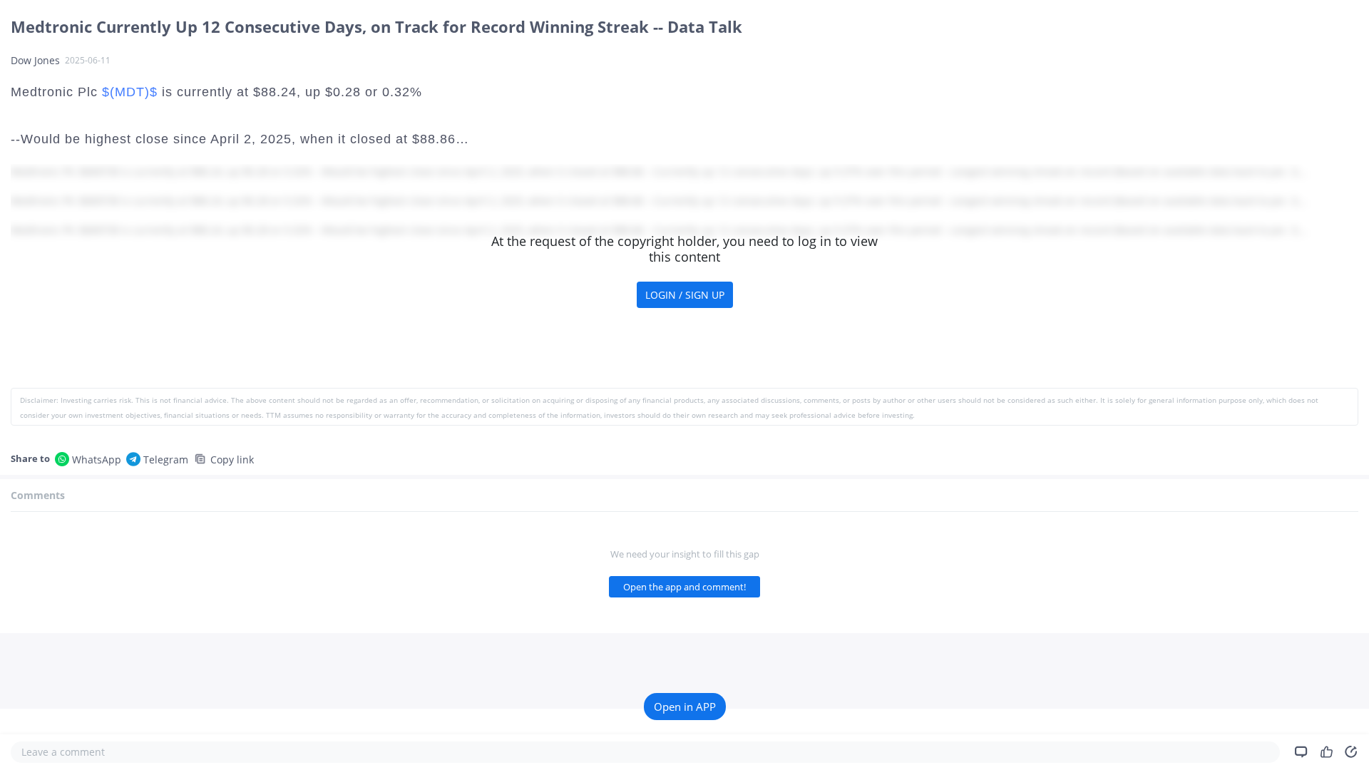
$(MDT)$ (130, 92)
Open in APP (685, 706)
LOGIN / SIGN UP (684, 295)
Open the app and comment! (684, 586)
